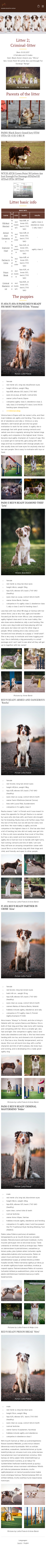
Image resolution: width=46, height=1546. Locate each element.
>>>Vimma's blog (13, 411)
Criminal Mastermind (6, 286)
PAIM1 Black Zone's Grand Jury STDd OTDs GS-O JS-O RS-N (20, 134)
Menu (43, 6)
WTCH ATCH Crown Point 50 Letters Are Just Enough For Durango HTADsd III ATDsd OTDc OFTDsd (22, 176)
